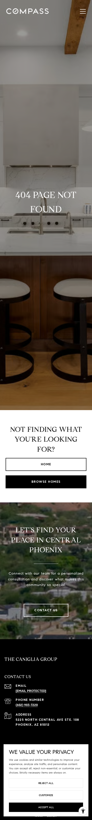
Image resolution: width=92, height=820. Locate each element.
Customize (46, 795)
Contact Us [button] (46, 610)
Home (46, 464)
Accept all (46, 807)
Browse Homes (46, 482)
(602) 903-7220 (27, 705)
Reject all (46, 783)
